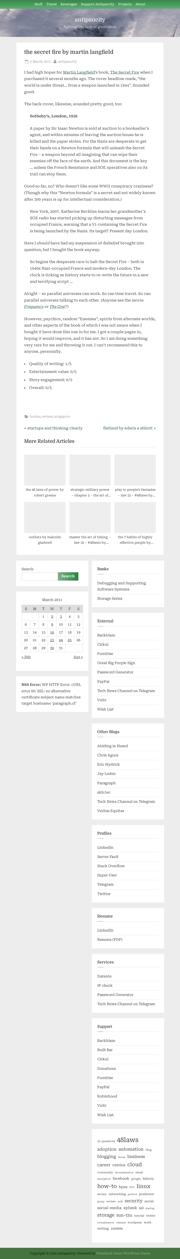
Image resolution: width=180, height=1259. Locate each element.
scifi (120, 1201)
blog (149, 1149)
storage (105, 1215)
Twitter (104, 894)
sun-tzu (124, 1215)
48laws (128, 1140)
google (136, 1178)
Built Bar (105, 1050)
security (133, 1200)
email (139, 1172)
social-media (109, 1208)
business (136, 1156)
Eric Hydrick (108, 764)
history (148, 1178)
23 (52, 640)
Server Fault (108, 857)
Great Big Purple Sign (116, 663)
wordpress (135, 1222)
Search (28, 569)
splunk (130, 1208)
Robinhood (107, 1096)
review (46, 416)
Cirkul (102, 644)
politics (132, 1194)
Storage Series (109, 598)
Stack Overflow (111, 866)
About (140, 4)
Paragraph (106, 783)
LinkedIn (105, 847)
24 (61, 640)
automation (131, 1149)
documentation (124, 1172)
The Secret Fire (124, 72)
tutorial (139, 1215)
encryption (104, 1178)
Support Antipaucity (97, 4)
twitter (150, 1215)
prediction (146, 1194)
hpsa (123, 1187)
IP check (105, 985)
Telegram (105, 884)
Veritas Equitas (110, 811)
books (35, 416)
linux (143, 1186)
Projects (124, 4)
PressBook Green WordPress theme (123, 1253)
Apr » (78, 657)
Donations (106, 1068)
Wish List (105, 709)
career (103, 1165)
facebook (121, 1178)
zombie (117, 1228)
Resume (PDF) (109, 939)
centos (118, 1165)
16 (52, 632)
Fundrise (105, 654)
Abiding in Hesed (112, 746)
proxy (100, 1201)
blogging (106, 1156)
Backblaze (106, 635)
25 (70, 640)
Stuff (38, 4)
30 (52, 648)
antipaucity (90, 19)
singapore (62, 416)
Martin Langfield (79, 72)
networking (117, 1194)
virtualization (105, 1222)
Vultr (101, 700)
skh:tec (103, 792)
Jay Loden (106, 774)
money (102, 1194)
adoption (107, 1149)
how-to (107, 1186)
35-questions (106, 1141)
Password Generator (115, 672)
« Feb (26, 657)
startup (150, 1208)
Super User (107, 875)
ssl (141, 1208)
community (105, 1172)
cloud (134, 1165)
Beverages (69, 4)
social (149, 1201)
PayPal (103, 681)
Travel (51, 4)
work (147, 1222)
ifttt (132, 1187)
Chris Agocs (107, 755)
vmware (121, 1222)
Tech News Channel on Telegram (126, 691)
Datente (104, 976)
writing (103, 1228)
